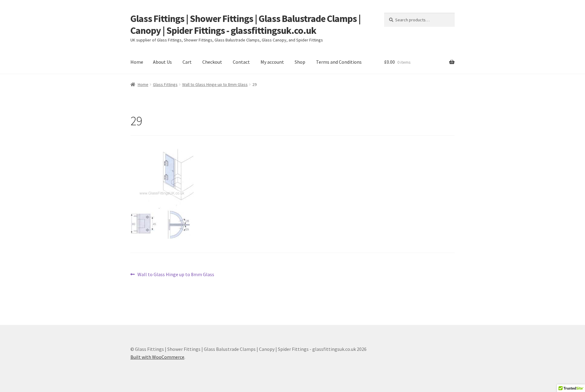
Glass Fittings (165, 84)
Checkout (212, 62)
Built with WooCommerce (157, 357)
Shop (300, 62)
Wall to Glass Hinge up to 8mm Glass (215, 84)
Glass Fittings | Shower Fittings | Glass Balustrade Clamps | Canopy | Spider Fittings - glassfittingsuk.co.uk (245, 24)
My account (272, 62)
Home (136, 62)
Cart (187, 62)
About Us (162, 62)
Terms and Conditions (339, 62)
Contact (241, 62)
